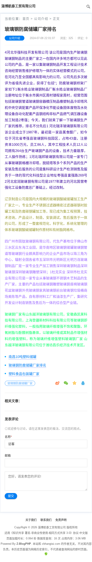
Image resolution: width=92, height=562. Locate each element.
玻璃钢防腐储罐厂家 (20, 383)
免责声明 (61, 519)
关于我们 (31, 519)
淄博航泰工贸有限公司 (52, 527)
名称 (8, 436)
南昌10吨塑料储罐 (22, 357)
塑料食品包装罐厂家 (24, 374)
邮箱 (8, 455)
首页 (26, 18)
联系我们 (46, 519)
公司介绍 (41, 18)
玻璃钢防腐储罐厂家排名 (27, 365)
